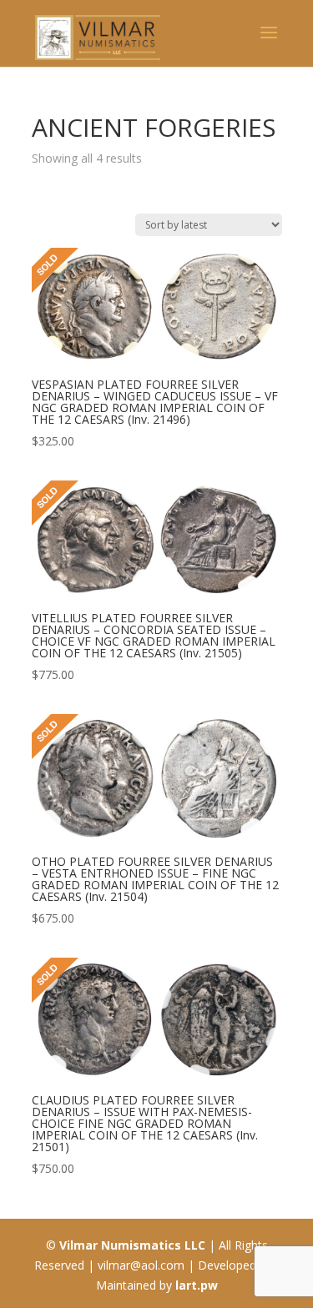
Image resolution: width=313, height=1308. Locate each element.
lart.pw (196, 1285)
